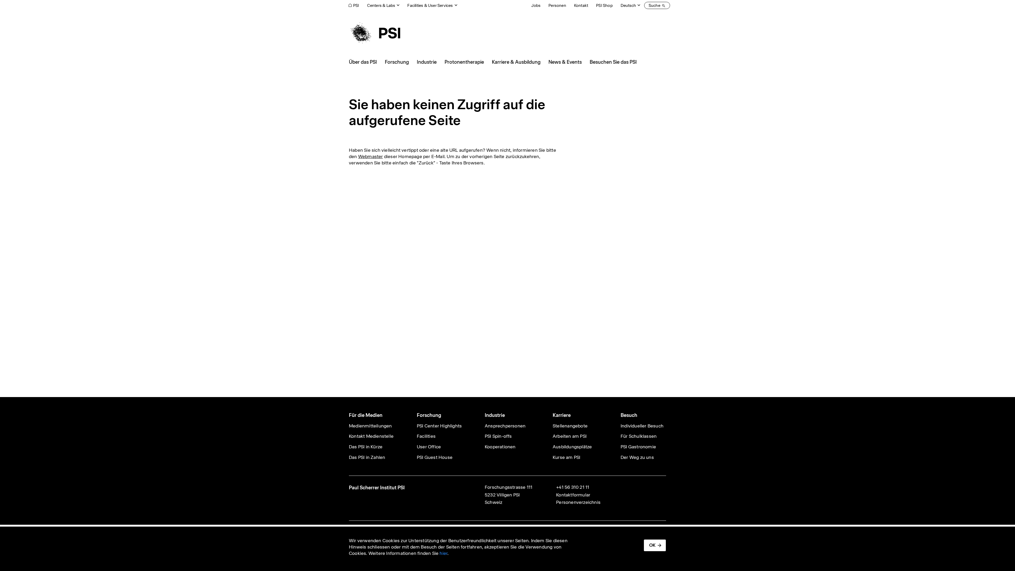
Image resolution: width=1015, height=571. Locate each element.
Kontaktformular (573, 495)
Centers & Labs (381, 5)
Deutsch (628, 5)
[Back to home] (375, 33)
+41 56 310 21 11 (572, 487)
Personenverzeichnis (578, 502)
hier (443, 553)
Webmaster (370, 156)
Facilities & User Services (430, 5)
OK (652, 545)
